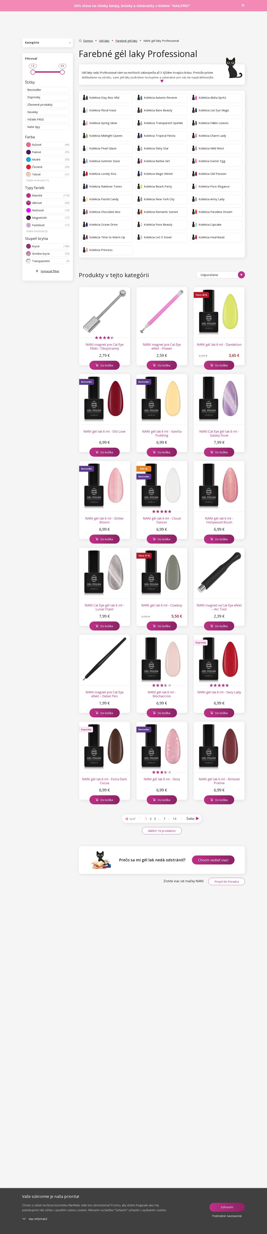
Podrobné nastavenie (227, 1216)
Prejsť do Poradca (226, 881)
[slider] (32, 72)
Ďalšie (190, 819)
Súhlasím (227, 1207)
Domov (88, 41)
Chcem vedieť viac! (213, 860)
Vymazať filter (50, 271)
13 (175, 819)
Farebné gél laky (126, 41)
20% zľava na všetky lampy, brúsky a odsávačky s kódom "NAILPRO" (132, 6)
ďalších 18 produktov (162, 831)
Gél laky (104, 41)
